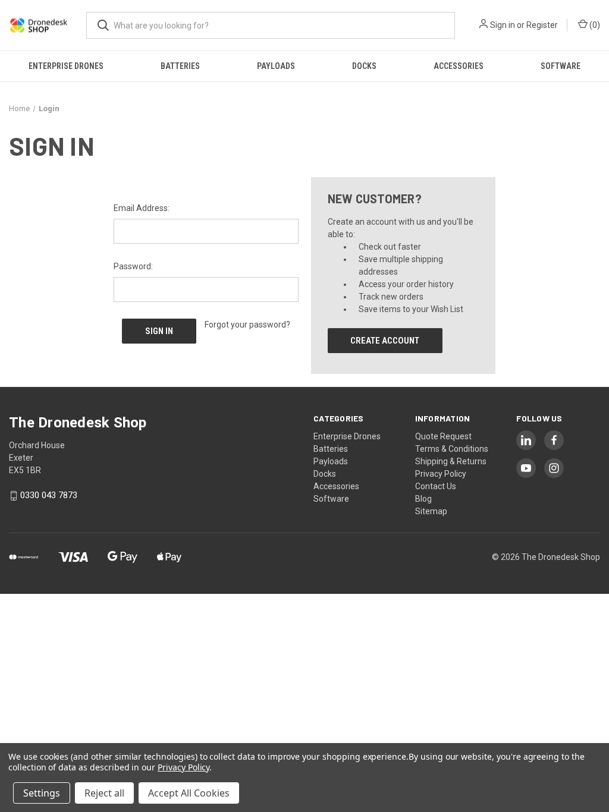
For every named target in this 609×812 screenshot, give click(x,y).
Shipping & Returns (450, 461)
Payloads (276, 66)
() (594, 25)
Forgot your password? (247, 324)
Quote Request (443, 436)
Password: (133, 266)
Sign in (502, 25)
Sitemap (431, 511)
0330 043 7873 (48, 495)
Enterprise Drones (66, 66)
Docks (364, 66)
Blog (423, 498)
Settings (41, 793)
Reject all (104, 793)
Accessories (459, 66)
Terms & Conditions (451, 449)
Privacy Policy (440, 474)
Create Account (384, 340)
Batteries (180, 66)
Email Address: (141, 208)
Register (542, 25)
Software (560, 66)
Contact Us (435, 486)
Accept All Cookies (189, 793)
